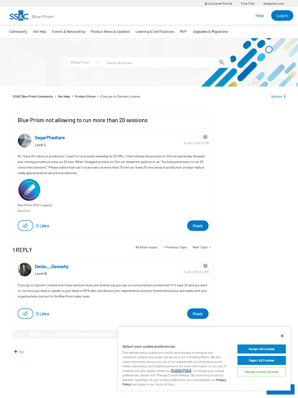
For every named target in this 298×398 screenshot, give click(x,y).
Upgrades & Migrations (210, 31)
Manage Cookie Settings (262, 372)
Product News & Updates (110, 31)
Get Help (39, 31)
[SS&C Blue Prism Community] (32, 15)
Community (18, 31)
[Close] (282, 336)
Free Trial (247, 3)
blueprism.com (274, 3)
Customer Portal (219, 3)
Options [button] (276, 96)
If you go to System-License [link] (120, 96)
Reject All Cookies (261, 360)
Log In (282, 15)
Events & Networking (68, 31)
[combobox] (166, 62)
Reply (198, 225)
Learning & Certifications (154, 31)
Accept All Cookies (262, 349)
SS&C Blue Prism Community (33, 96)
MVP (183, 31)
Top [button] (21, 352)
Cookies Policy (181, 371)
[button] (25, 225)
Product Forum (85, 96)
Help (260, 15)
